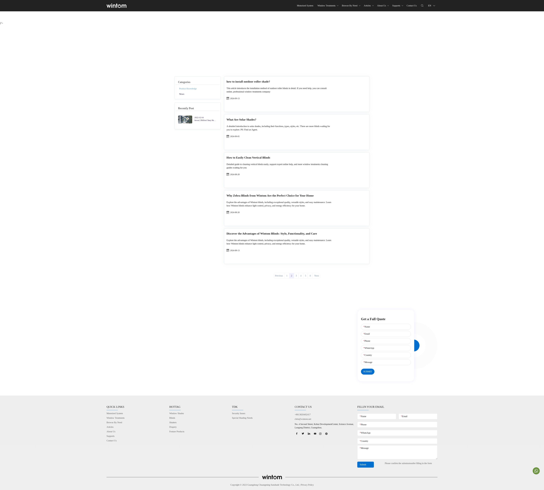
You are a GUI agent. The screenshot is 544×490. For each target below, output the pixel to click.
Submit (363, 464)
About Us (381, 5)
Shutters (173, 422)
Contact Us (412, 5)
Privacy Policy (307, 485)
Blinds (172, 418)
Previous (279, 275)
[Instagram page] (321, 434)
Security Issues (238, 413)
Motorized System (305, 5)
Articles (367, 5)
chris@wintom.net (303, 419)
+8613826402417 (303, 414)
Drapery (173, 427)
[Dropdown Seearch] (422, 6)
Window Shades (176, 413)
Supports (396, 5)
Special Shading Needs (242, 418)
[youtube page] (315, 434)
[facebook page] (297, 434)
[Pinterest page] (327, 434)
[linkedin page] (309, 434)
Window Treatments (326, 5)
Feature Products (176, 431)
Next (316, 275)
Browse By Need (349, 5)
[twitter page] (303, 434)
